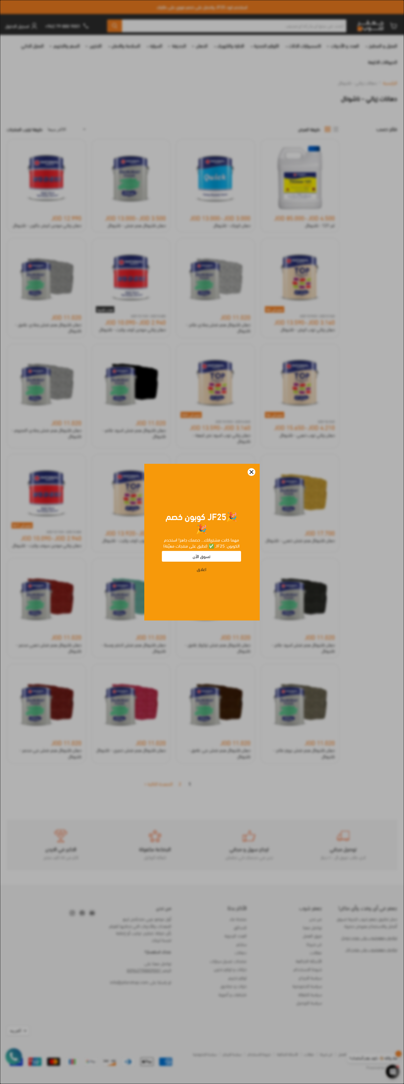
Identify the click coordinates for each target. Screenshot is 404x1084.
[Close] (251, 472)
